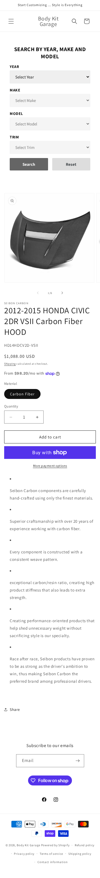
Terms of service (51, 854)
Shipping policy (79, 854)
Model (16, 113)
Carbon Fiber (22, 393)
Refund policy (84, 845)
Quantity (11, 406)
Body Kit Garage (28, 845)
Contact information (53, 862)
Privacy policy (24, 854)
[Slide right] (62, 293)
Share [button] (15, 709)
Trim (14, 137)
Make (15, 90)
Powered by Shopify (55, 845)
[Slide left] (38, 293)
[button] (11, 21)
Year (14, 66)
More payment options (50, 466)
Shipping (10, 364)
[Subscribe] (78, 760)
